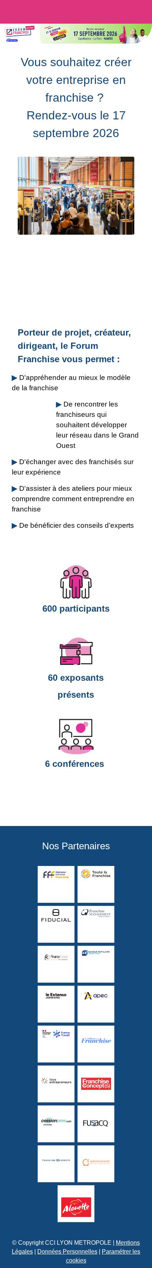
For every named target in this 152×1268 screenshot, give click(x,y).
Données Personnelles (67, 1251)
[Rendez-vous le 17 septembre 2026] (66, 12)
